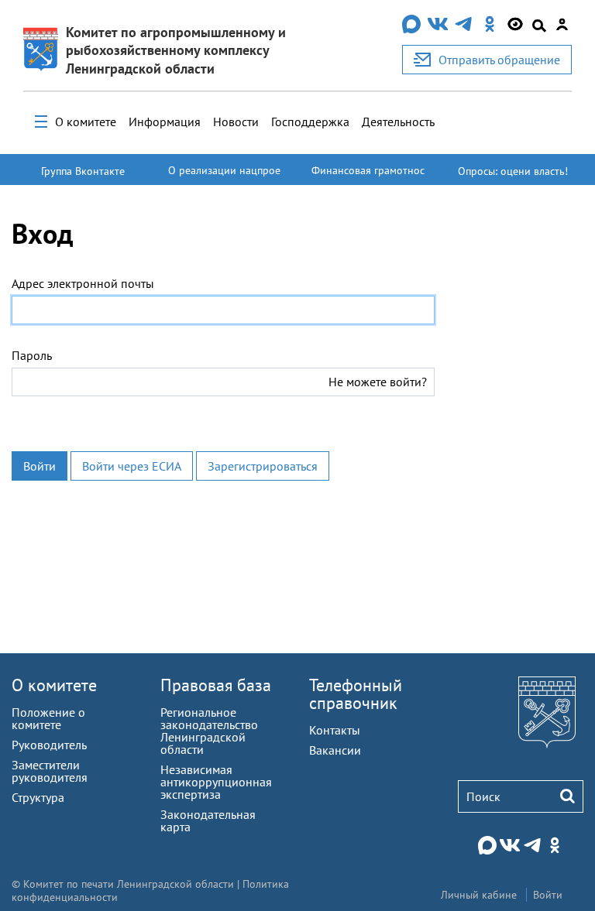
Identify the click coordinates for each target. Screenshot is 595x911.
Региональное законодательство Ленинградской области (209, 730)
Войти (39, 466)
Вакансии (335, 750)
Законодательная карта (208, 820)
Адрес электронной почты (83, 283)
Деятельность (398, 121)
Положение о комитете (48, 718)
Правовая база (215, 685)
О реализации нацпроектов (224, 177)
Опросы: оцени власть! (513, 171)
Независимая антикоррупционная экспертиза (216, 782)
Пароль (32, 355)
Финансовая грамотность (368, 177)
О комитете (85, 121)
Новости (236, 121)
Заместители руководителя (50, 771)
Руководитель (49, 744)
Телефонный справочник (355, 694)
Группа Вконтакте (83, 171)
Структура (38, 797)
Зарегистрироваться (263, 466)
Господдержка (310, 121)
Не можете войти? (377, 381)
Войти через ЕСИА (131, 466)
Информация (165, 121)
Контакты (334, 730)
